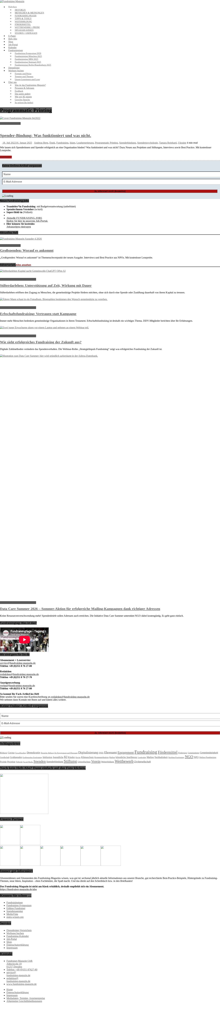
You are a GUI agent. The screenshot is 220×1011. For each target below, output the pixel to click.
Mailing (150, 757)
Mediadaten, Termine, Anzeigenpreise (25, 998)
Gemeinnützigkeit (209, 752)
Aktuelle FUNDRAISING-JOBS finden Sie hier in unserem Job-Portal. (27, 219)
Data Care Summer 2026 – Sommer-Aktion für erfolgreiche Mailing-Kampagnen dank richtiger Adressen (80, 609)
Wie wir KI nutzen (23, 97)
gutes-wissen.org (15, 917)
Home (9, 989)
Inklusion (47, 757)
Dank (52, 142)
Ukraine (182, 142)
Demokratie (33, 752)
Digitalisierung (88, 752)
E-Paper (12, 36)
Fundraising (62, 142)
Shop (10, 42)
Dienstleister (14, 68)
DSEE (101, 753)
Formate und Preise (23, 74)
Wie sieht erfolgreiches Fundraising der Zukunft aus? (40, 342)
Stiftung (70, 761)
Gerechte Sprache (22, 100)
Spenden (39, 761)
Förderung (182, 753)
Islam (72, 142)
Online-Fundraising (207, 757)
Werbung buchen (16, 70)
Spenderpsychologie (147, 142)
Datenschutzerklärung (17, 944)
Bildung (3, 753)
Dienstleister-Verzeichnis (19, 930)
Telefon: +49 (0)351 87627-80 (21, 969)
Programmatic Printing (106, 142)
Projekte (11, 761)
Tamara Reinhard (168, 142)
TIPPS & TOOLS (23, 18)
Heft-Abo (12, 39)
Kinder (71, 757)
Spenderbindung (127, 142)
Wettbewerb (124, 761)
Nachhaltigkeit (161, 757)
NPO (196, 757)
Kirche (78, 757)
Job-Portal (13, 44)
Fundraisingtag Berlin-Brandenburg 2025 (33, 65)
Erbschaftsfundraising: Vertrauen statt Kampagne (38, 314)
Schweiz (19, 762)
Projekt (3, 762)
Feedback (19, 91)
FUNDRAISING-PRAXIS (25, 16)
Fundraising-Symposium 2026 (28, 53)
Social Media (28, 762)
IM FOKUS (20, 10)
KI (65, 757)
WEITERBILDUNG (23, 21)
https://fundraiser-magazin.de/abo (18, 889)
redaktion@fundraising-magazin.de (18, 980)
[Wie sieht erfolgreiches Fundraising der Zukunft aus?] (44, 327)
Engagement (126, 752)
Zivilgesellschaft (142, 761)
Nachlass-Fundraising (176, 757)
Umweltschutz (84, 761)
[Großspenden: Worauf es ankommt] (21, 238)
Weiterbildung (107, 762)
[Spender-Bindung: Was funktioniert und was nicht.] (20, 118)
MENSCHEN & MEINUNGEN (29, 13)
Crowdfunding (20, 753)
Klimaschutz (87, 757)
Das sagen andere (22, 94)
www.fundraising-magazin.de (21, 984)
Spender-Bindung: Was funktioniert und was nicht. (45, 135)
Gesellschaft (4, 757)
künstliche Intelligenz (126, 757)
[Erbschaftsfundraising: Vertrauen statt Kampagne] (53, 299)
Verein (95, 761)
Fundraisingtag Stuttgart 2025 (28, 62)
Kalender (12, 47)
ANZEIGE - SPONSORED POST (18, 279)
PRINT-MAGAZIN (10, 123)
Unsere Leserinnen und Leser (27, 79)
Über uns (12, 82)
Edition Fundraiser (15, 908)
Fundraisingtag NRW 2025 (26, 59)
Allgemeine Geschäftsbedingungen (24, 1001)
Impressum (12, 947)
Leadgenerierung (85, 142)
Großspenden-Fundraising (32, 757)
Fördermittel (167, 752)
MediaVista (12, 914)
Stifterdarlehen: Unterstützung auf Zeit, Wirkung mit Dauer (46, 285)
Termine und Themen (24, 76)
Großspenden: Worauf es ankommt (26, 250)
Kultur (112, 757)
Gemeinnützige (193, 753)
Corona (11, 753)
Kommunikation (101, 757)
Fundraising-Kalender (17, 936)
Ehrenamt (110, 752)
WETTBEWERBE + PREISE (27, 27)
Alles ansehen (23, 264)
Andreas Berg (41, 142)
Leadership (142, 757)
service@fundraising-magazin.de (18, 974)
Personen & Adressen (24, 88)
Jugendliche (58, 757)
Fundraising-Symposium (18, 905)
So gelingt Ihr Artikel (24, 102)
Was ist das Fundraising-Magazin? (30, 85)
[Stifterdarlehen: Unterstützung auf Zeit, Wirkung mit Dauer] (33, 271)
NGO (189, 757)
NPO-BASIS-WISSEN (24, 30)
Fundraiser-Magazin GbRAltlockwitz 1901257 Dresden (19, 964)
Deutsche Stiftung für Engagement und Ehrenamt (59, 753)
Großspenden (16, 757)
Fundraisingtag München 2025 (28, 56)
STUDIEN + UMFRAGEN (26, 33)
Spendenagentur (14, 911)
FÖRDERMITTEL (23, 24)
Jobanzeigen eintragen (18, 226)
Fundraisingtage (15, 50)
